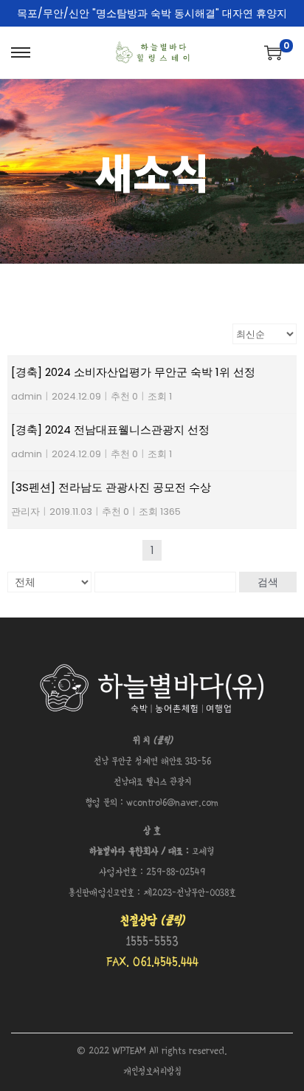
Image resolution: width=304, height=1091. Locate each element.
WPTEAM (130, 1051)
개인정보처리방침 (152, 1072)
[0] (273, 52)
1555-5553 (152, 942)
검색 (268, 582)
